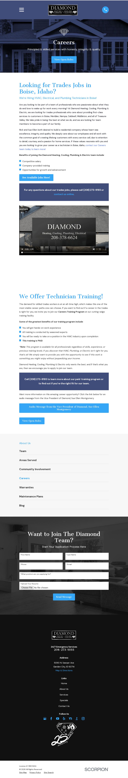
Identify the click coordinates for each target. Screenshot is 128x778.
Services (64, 694)
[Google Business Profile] (44, 718)
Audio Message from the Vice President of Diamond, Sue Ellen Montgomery (64, 408)
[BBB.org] (76, 718)
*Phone (23, 564)
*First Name (25, 555)
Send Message (64, 597)
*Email (69, 564)
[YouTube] (57, 718)
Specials (64, 700)
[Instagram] (83, 718)
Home (64, 683)
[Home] (63, 10)
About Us (64, 689)
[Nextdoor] (70, 718)
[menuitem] (64, 452)
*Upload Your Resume (29, 584)
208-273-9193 (64, 649)
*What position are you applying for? (35, 574)
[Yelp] (64, 718)
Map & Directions (64, 670)
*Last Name (71, 555)
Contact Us (64, 706)
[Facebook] (51, 718)
